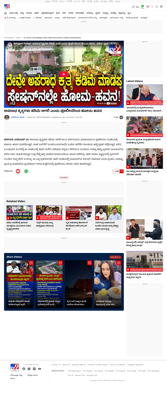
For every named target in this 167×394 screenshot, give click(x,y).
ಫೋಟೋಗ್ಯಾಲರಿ (47, 13)
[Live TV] (147, 6)
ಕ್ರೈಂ (129, 13)
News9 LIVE (80, 375)
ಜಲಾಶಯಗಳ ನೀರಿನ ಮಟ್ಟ (87, 17)
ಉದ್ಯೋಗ (144, 17)
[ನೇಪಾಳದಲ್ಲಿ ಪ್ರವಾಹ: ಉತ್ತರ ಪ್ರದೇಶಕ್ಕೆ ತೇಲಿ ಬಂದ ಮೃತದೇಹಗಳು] (49, 284)
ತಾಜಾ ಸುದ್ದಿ (13, 13)
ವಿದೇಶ (70, 13)
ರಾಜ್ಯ (22, 13)
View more (114, 257)
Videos (18, 37)
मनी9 (111, 1)
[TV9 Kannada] (7, 6)
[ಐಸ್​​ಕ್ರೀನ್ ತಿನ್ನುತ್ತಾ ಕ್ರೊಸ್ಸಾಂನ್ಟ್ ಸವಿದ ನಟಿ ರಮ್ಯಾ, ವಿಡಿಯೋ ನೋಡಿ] (107, 284)
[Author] (7, 117)
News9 (48, 1)
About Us (66, 364)
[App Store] (34, 377)
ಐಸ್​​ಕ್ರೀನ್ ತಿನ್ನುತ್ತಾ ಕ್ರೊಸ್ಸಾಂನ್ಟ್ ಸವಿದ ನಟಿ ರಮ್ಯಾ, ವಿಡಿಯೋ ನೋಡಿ (106, 303)
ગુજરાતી (77, 1)
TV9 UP (71, 375)
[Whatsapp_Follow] (26, 171)
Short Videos (14, 257)
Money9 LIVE (92, 375)
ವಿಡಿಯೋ (38, 17)
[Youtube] (18, 171)
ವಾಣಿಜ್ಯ (113, 13)
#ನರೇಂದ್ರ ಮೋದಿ (132, 17)
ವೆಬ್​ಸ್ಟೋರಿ (103, 17)
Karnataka (63, 177)
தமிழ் (96, 1)
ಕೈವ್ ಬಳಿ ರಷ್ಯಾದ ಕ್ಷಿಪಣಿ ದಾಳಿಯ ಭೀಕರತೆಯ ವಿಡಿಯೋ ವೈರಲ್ (76, 303)
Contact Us (56, 364)
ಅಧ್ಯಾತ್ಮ (105, 13)
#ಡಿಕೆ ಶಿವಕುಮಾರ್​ (68, 17)
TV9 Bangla (109, 371)
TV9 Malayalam (153, 371)
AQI (137, 7)
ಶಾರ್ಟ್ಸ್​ (57, 17)
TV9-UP (117, 1)
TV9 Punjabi (131, 371)
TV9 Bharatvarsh (74, 371)
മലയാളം (103, 1)
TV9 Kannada (9, 37)
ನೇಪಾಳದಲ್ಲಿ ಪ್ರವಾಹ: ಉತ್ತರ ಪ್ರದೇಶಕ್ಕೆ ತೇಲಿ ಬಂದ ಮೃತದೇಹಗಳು (49, 303)
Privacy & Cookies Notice (98, 364)
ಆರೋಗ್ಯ (89, 13)
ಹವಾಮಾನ (48, 17)
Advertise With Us (79, 364)
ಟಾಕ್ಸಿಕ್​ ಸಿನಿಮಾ (25, 17)
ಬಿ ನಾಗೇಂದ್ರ (11, 17)
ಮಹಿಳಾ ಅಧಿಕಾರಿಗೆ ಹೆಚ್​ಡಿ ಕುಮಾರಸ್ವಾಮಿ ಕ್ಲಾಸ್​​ (19, 303)
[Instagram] (34, 368)
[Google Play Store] (17, 377)
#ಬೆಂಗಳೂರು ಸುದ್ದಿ (116, 17)
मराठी (69, 1)
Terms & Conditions (117, 364)
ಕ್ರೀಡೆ (58, 13)
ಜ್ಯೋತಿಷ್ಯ (121, 13)
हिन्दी (55, 1)
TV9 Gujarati (120, 371)
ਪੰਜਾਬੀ (89, 1)
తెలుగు (62, 1)
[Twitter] (29, 368)
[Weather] (133, 6)
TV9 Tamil (142, 371)
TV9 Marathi (87, 371)
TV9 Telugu (98, 371)
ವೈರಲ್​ (97, 13)
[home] (5, 12)
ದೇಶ (64, 13)
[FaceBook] (23, 368)
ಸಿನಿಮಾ (29, 13)
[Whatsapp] (141, 7)
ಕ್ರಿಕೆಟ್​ (36, 13)
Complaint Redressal (135, 364)
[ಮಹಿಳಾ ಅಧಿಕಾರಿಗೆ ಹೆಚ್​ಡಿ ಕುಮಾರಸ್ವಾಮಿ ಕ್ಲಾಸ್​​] (20, 284)
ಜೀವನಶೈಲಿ (80, 13)
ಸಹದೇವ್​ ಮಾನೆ (17, 118)
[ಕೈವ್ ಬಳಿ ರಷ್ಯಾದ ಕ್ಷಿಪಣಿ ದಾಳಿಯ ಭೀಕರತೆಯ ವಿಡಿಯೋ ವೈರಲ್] (78, 284)
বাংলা (83, 1)
